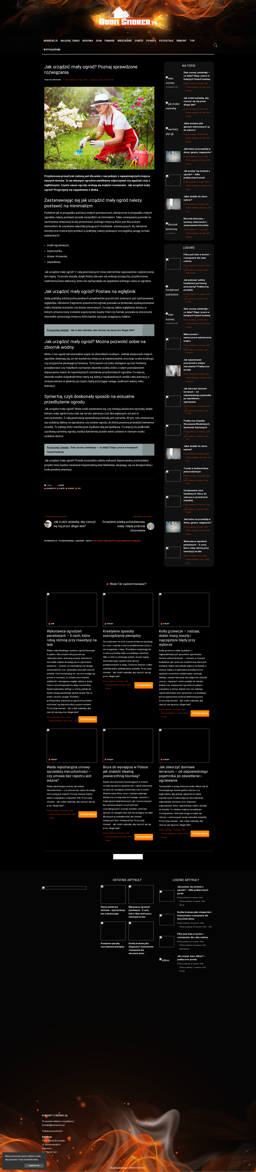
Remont (189, 164)
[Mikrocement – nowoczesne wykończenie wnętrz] (173, 343)
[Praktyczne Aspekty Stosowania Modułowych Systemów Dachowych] (173, 430)
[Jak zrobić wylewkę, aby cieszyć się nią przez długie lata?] (173, 107)
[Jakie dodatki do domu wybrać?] (173, 204)
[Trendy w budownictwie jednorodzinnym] (173, 475)
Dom (187, 211)
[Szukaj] (215, 45)
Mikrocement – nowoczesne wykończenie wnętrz (197, 337)
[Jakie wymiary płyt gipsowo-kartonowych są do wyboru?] (173, 132)
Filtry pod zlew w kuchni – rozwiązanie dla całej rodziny (197, 258)
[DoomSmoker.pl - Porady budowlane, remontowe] (128, 22)
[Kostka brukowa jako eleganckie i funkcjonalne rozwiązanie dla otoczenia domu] (141, 931)
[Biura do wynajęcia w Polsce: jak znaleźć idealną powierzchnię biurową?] (128, 746)
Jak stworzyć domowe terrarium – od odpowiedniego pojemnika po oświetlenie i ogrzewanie (197, 395)
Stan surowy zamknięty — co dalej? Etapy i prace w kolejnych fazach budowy (197, 76)
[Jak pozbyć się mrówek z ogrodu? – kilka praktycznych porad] (173, 180)
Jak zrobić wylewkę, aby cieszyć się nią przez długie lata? (196, 101)
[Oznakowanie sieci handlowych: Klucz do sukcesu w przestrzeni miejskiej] (173, 501)
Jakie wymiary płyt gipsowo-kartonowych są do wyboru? (197, 126)
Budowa (189, 91)
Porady (106, 80)
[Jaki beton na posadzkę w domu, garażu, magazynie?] (173, 156)
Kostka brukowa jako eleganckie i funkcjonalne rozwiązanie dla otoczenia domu (194, 915)
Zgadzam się (34, 1166)
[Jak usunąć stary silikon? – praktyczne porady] (166, 963)
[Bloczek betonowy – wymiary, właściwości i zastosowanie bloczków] (173, 227)
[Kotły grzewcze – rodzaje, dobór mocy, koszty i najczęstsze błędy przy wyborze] (184, 610)
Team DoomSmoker (52, 80)
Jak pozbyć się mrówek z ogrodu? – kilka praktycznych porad (197, 174)
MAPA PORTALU (137, 1168)
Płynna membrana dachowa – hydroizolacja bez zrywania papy (113, 910)
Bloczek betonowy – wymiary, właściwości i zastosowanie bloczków (196, 222)
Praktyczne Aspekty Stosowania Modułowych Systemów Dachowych (197, 424)
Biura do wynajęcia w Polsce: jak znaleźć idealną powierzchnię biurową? (126, 771)
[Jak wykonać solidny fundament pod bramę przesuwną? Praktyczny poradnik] (173, 290)
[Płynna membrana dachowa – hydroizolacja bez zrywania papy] (113, 894)
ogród (61, 485)
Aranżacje (93, 80)
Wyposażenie (191, 273)
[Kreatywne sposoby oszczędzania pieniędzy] (128, 610)
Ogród (100, 80)
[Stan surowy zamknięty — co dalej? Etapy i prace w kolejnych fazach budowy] (173, 81)
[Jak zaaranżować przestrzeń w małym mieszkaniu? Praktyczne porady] (173, 370)
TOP (112, 80)
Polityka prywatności (52, 1131)
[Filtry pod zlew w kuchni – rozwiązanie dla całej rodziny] (173, 263)
